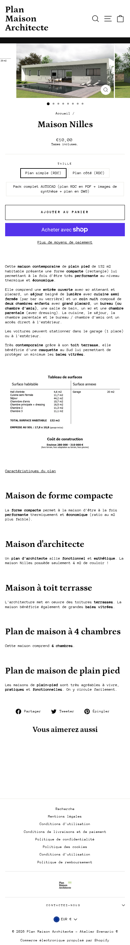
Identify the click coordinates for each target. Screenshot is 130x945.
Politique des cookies (65, 847)
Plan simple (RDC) (43, 173)
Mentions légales (65, 816)
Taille (65, 163)
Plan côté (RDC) (89, 173)
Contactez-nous (63, 905)
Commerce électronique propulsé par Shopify (65, 940)
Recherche (65, 809)
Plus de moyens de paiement (65, 242)
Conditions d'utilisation (65, 824)
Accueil (63, 113)
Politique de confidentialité (65, 839)
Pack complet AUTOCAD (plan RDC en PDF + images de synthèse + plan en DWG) (65, 188)
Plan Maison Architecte (26, 19)
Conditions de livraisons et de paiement (65, 832)
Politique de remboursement (65, 862)
